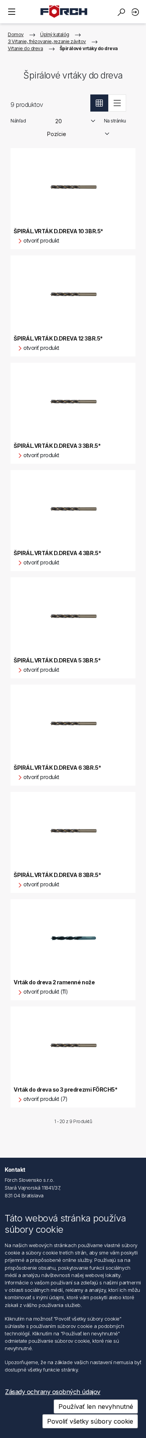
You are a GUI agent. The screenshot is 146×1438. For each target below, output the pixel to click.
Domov (16, 34)
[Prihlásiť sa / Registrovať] (136, 12)
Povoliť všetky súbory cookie (90, 1421)
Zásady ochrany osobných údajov (52, 1392)
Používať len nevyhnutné (95, 1406)
